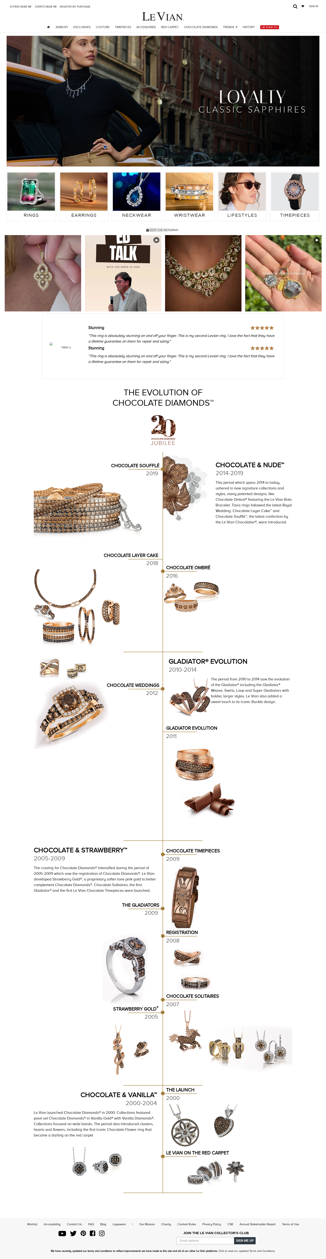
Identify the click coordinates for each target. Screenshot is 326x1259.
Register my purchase (75, 6)
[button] (14, 101)
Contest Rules (187, 1224)
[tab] (31, 196)
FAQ (91, 1224)
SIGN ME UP (245, 1240)
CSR (230, 1224)
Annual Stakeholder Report (258, 1224)
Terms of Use (290, 1224)
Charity (166, 1224)
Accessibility (52, 1224)
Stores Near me (20, 6)
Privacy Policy (211, 1224)
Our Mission (147, 1224)
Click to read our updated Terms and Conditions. (246, 1251)
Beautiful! (96, 327)
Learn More (43, 273)
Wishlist (32, 1224)
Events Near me (46, 6)
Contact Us (74, 1224)
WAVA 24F (66, 347)
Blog (103, 1224)
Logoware (119, 1224)
